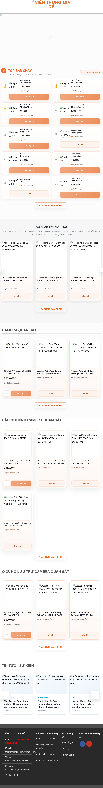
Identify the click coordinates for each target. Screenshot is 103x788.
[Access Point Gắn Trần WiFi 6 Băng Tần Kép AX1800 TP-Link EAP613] (18, 507)
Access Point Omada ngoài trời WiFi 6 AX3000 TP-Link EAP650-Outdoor (83, 279)
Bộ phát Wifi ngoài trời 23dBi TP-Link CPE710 (17, 372)
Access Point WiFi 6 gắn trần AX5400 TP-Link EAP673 (77, 132)
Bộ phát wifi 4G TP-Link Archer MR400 (77, 106)
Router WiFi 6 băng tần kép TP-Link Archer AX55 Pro (26, 131)
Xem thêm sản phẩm (50, 205)
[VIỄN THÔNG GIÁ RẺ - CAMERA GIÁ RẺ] (51, 6)
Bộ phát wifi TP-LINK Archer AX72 (77, 81)
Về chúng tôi (68, 742)
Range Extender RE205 (24, 155)
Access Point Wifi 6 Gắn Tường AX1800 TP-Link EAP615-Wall (82, 372)
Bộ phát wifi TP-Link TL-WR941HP (25, 106)
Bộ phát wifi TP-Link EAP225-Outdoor (25, 181)
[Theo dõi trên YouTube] (89, 744)
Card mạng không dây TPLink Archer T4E (77, 155)
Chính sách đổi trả (45, 754)
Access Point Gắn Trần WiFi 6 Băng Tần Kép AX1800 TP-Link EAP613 (17, 524)
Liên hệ (65, 748)
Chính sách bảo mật (45, 738)
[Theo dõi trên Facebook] (83, 744)
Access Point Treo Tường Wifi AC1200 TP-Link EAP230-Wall (51, 372)
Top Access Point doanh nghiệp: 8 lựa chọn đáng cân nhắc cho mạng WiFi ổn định (16, 704)
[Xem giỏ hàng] (99, 6)
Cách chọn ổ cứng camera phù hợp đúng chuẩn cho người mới (49, 704)
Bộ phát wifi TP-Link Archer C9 (26, 81)
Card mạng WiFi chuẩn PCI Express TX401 (77, 179)
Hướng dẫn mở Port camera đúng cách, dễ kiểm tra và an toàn (83, 704)
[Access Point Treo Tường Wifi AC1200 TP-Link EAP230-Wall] (51, 354)
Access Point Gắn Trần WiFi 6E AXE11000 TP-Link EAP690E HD (16, 279)
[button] (3, 6)
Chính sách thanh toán (47, 761)
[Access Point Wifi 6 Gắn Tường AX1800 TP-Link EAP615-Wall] (85, 354)
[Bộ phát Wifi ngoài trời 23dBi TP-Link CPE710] (17, 354)
